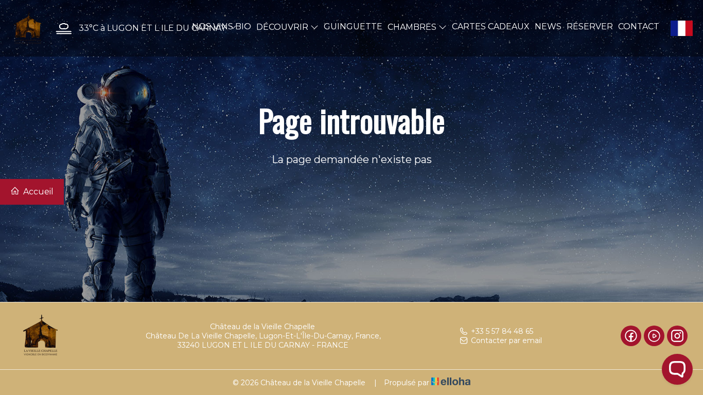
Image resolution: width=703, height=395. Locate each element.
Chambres (413, 27)
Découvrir (283, 27)
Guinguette (353, 26)
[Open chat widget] (677, 369)
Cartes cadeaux (491, 26)
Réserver (590, 26)
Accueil (37, 191)
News (548, 26)
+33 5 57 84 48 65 (502, 331)
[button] (143, 28)
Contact (638, 26)
